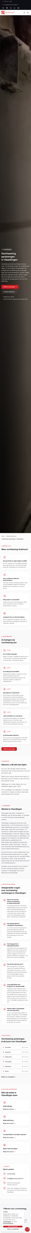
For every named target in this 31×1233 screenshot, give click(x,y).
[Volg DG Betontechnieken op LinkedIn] (7, 8)
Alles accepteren (13, 1226)
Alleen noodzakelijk (13, 1229)
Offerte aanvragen (9, 287)
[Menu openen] (28, 12)
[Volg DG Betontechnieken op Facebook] (3, 8)
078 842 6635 (11, 1174)
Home (3, 536)
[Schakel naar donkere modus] (24, 12)
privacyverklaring (8, 1223)
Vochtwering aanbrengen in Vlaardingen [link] (12, 539)
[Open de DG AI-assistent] (27, 1229)
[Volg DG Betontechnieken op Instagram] (11, 8)
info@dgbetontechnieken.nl (15, 1178)
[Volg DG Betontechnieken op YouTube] (18, 8)
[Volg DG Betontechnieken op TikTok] (14, 8)
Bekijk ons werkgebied (8, 1077)
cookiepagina (7, 1221)
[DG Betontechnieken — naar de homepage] (8, 12)
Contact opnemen (9, 292)
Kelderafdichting (11, 536)
